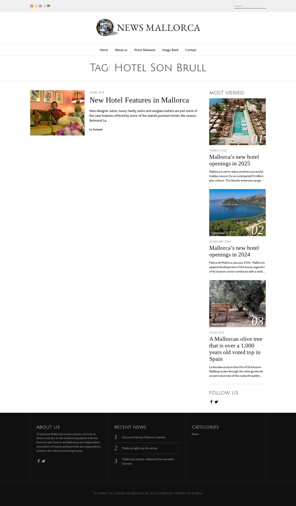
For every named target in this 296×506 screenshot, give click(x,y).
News (195, 434)
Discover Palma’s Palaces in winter (143, 437)
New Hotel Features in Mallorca (139, 100)
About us (121, 50)
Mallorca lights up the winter (139, 448)
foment (97, 129)
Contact (190, 50)
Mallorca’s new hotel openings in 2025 (234, 160)
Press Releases (144, 50)
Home (104, 50)
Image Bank (170, 50)
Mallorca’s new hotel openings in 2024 (234, 251)
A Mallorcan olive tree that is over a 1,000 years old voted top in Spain (235, 349)
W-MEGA (196, 493)
